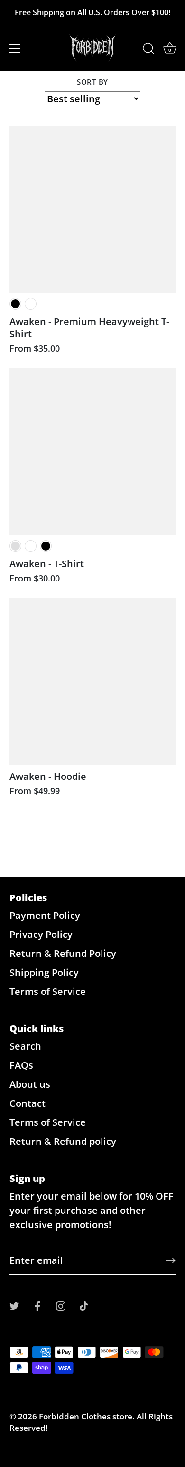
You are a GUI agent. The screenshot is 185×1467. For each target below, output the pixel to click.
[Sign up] (171, 1260)
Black (15, 303)
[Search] (148, 49)
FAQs (21, 1065)
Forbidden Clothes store (85, 1416)
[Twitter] (14, 1305)
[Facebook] (37, 1305)
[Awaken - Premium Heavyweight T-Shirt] (92, 209)
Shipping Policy (44, 972)
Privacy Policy (41, 934)
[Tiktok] (84, 1305)
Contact (27, 1103)
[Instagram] (60, 1305)
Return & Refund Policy (62, 953)
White (30, 303)
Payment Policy (44, 915)
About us (29, 1084)
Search (25, 1046)
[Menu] (15, 48)
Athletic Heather (15, 546)
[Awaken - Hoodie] (92, 681)
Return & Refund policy (62, 1141)
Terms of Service (47, 991)
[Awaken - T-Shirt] (92, 451)
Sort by (92, 82)
